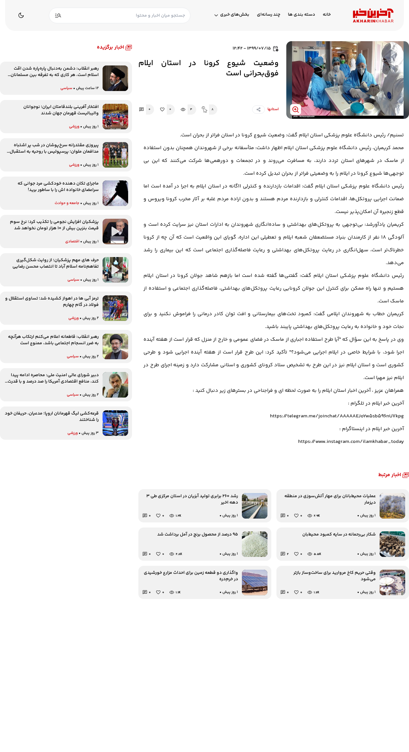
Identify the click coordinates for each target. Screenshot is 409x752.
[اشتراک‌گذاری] (258, 109)
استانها (273, 109)
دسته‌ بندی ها (301, 14)
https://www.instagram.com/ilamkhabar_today (351, 442)
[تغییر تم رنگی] (21, 15)
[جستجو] (58, 15)
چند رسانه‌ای (268, 14)
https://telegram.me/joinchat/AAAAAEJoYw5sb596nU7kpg (337, 416)
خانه (327, 14)
